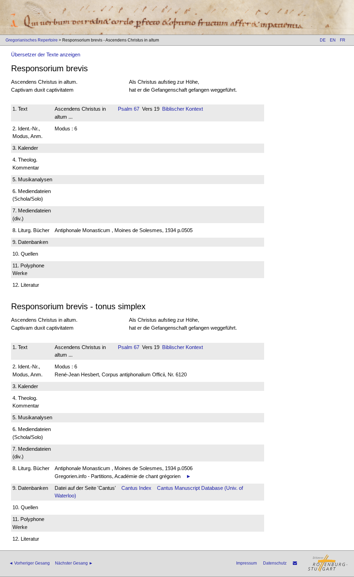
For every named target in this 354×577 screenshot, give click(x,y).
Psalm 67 (128, 109)
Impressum (246, 563)
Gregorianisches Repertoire (32, 40)
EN (333, 40)
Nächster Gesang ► (74, 563)
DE (323, 40)
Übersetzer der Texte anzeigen (45, 54)
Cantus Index (136, 488)
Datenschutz (275, 563)
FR (342, 40)
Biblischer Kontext (182, 109)
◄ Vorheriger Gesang (29, 563)
